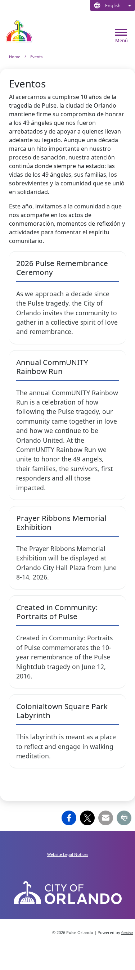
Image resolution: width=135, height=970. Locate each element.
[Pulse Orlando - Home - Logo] (18, 31)
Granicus (127, 933)
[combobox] (112, 5)
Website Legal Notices (67, 854)
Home (14, 56)
